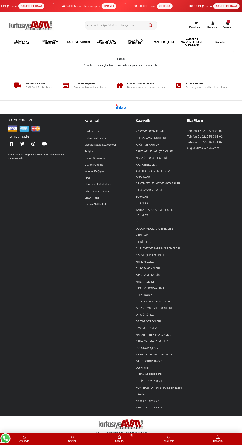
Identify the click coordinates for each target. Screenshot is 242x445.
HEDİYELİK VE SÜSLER (150, 381)
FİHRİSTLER (143, 241)
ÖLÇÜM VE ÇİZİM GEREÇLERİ (155, 228)
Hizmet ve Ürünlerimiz (98, 184)
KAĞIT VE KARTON (148, 144)
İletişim (89, 151)
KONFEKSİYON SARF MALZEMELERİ (159, 387)
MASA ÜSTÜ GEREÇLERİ (151, 157)
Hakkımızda (92, 131)
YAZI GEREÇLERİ (146, 164)
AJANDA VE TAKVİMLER (150, 274)
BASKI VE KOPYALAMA (150, 288)
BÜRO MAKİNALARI (148, 268)
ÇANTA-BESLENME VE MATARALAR (158, 183)
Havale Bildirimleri (95, 204)
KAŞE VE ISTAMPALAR (150, 131)
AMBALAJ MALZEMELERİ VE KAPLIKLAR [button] (192, 42)
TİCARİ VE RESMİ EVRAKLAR (154, 354)
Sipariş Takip (92, 197)
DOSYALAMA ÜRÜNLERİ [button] (50, 42)
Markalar (220, 42)
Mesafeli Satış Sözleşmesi (100, 144)
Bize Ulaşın (195, 120)
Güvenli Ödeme (94, 164)
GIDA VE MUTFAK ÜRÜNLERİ (154, 308)
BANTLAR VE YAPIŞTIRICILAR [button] (107, 42)
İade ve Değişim (94, 171)
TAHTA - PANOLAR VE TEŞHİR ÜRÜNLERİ (154, 212)
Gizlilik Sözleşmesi (95, 138)
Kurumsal (92, 120)
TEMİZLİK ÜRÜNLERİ (149, 407)
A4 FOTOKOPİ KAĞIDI (149, 361)
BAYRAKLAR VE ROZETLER (153, 301)
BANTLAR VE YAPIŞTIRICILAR (154, 151)
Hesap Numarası (95, 157)
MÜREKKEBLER (145, 261)
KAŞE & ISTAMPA (146, 327)
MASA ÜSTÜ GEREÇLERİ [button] (135, 42)
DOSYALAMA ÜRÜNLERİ (151, 138)
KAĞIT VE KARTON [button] (78, 42)
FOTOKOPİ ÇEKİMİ (147, 347)
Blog (87, 177)
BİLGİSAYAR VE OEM (149, 189)
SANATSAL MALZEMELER (152, 341)
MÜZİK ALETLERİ (146, 281)
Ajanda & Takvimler (147, 400)
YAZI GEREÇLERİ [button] (163, 42)
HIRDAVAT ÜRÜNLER (149, 374)
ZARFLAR (142, 235)
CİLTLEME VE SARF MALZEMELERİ (158, 248)
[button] (212, 25)
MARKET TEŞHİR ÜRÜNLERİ (153, 334)
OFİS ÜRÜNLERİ (146, 314)
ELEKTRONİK (144, 294)
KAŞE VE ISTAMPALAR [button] (22, 42)
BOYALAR (142, 196)
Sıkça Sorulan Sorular (98, 191)
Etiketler (140, 394)
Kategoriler (144, 120)
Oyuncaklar (142, 367)
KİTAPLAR (142, 203)
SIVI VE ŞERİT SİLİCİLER (151, 255)
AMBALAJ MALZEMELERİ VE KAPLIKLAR (153, 174)
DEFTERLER (143, 221)
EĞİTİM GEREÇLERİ (148, 321)
